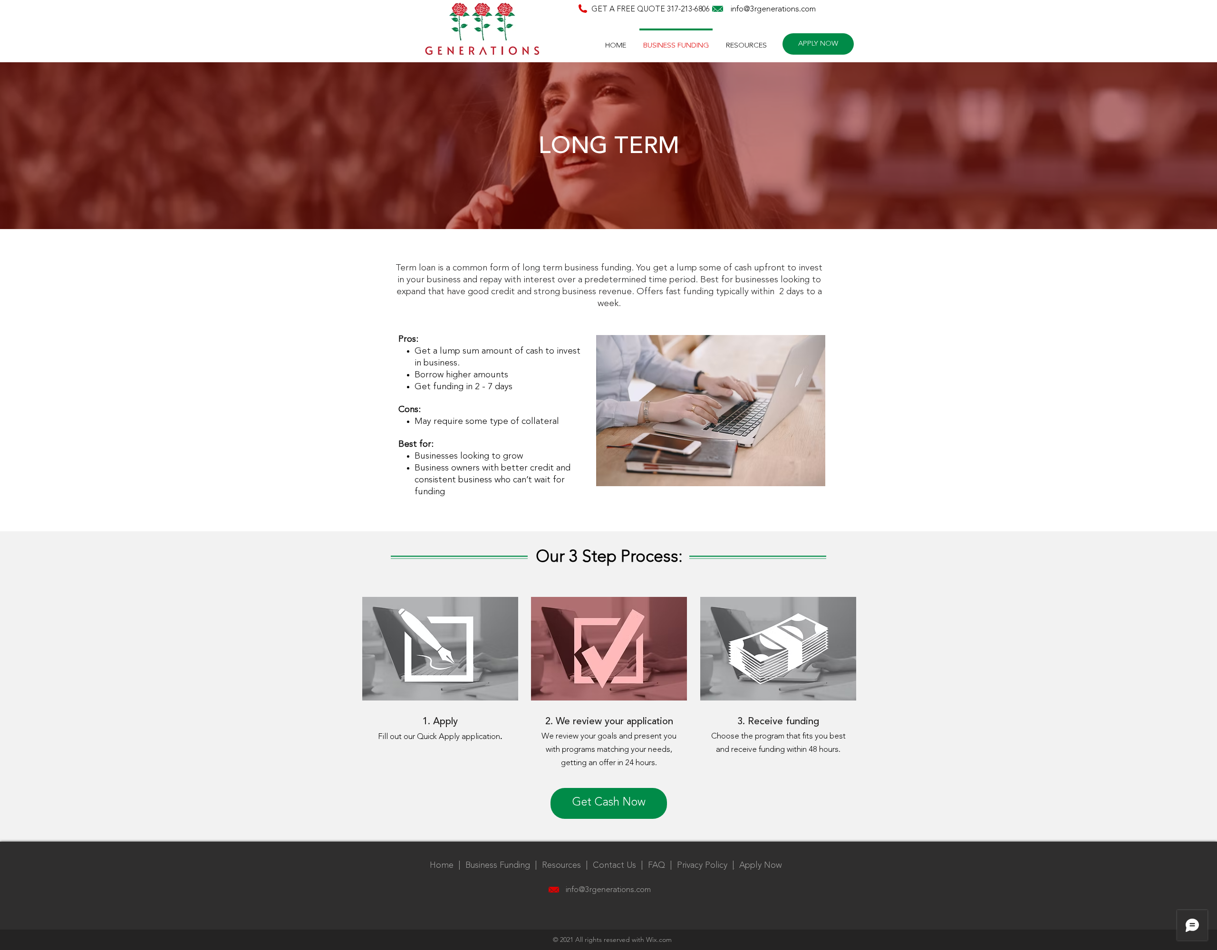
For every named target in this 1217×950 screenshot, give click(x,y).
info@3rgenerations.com (773, 9)
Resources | (567, 865)
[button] (746, 42)
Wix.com (659, 939)
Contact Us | (620, 865)
